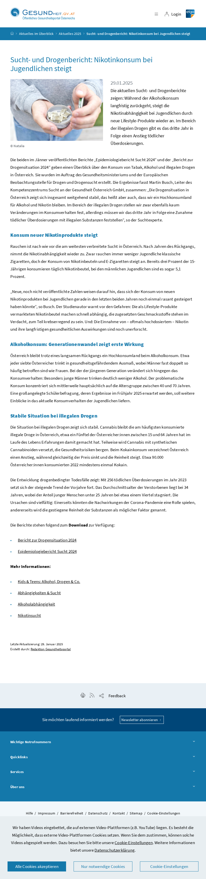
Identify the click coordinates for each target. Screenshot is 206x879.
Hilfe (29, 813)
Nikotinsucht (29, 615)
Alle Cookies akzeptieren (37, 866)
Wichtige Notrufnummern (30, 742)
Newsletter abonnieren (140, 719)
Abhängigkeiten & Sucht (39, 593)
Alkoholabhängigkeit (36, 604)
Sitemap (136, 813)
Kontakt (119, 813)
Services (17, 772)
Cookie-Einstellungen (134, 842)
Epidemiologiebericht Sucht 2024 (47, 551)
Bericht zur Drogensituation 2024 (47, 540)
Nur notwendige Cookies (103, 866)
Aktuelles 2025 (70, 33)
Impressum (47, 813)
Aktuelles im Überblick (36, 33)
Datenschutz (98, 813)
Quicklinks (19, 757)
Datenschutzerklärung (114, 850)
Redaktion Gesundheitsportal (51, 649)
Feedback (117, 695)
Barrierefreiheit (71, 813)
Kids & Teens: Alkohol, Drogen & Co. (49, 581)
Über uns (17, 787)
